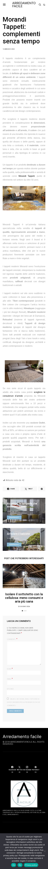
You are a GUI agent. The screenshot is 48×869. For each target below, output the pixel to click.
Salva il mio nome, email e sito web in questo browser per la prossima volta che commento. (23, 702)
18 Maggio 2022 (13, 538)
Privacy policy (31, 865)
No (20, 865)
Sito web (10, 689)
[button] (44, 5)
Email (10, 678)
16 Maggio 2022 (9, 49)
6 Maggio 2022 (12, 511)
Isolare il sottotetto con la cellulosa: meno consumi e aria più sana (24, 597)
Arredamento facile (22, 736)
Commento (11, 639)
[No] (44, 851)
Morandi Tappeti (27, 176)
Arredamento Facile (24, 4)
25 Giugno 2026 (24, 606)
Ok (13, 865)
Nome (10, 668)
